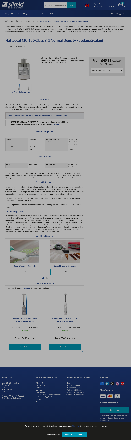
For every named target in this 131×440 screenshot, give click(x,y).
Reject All (68, 434)
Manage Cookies (53, 434)
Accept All (80, 434)
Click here (76, 426)
